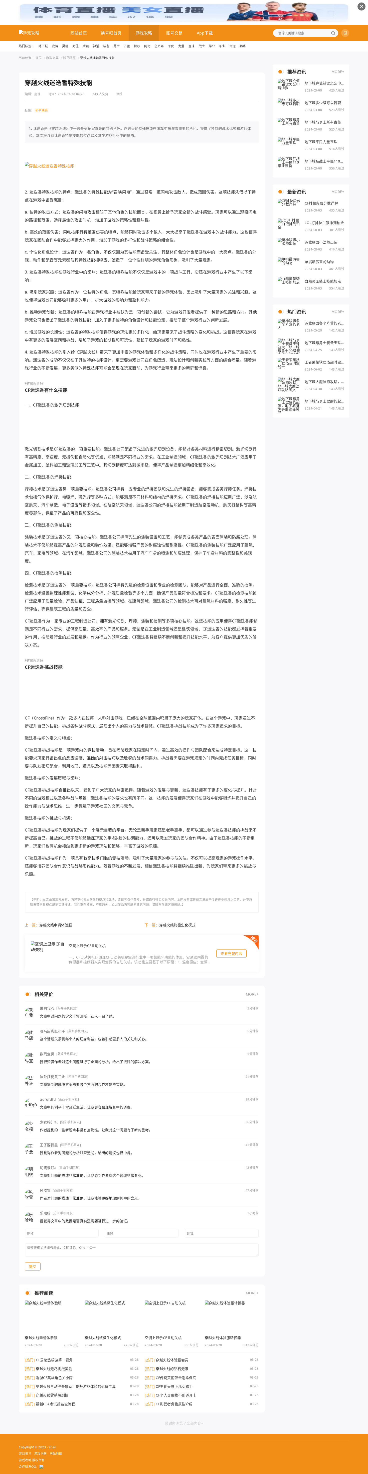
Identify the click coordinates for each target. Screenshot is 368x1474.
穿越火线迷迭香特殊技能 (97, 58)
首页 (38, 58)
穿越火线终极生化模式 (177, 924)
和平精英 (69, 58)
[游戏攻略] (29, 33)
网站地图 (56, 1454)
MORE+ (252, 994)
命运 (233, 46)
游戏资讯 (25, 1454)
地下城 (43, 46)
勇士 (116, 46)
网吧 (147, 46)
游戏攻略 (144, 33)
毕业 (212, 46)
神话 (96, 46)
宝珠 (192, 46)
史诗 (55, 46)
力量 (181, 46)
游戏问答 (40, 1454)
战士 (202, 46)
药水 (243, 46)
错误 (86, 46)
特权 (137, 46)
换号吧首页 (111, 33)
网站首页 (78, 33)
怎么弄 (159, 46)
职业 (222, 46)
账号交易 (174, 33)
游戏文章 (52, 58)
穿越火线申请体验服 (55, 924)
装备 (106, 46)
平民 (171, 46)
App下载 (205, 33)
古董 (127, 46)
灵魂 (65, 46)
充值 (75, 46)
